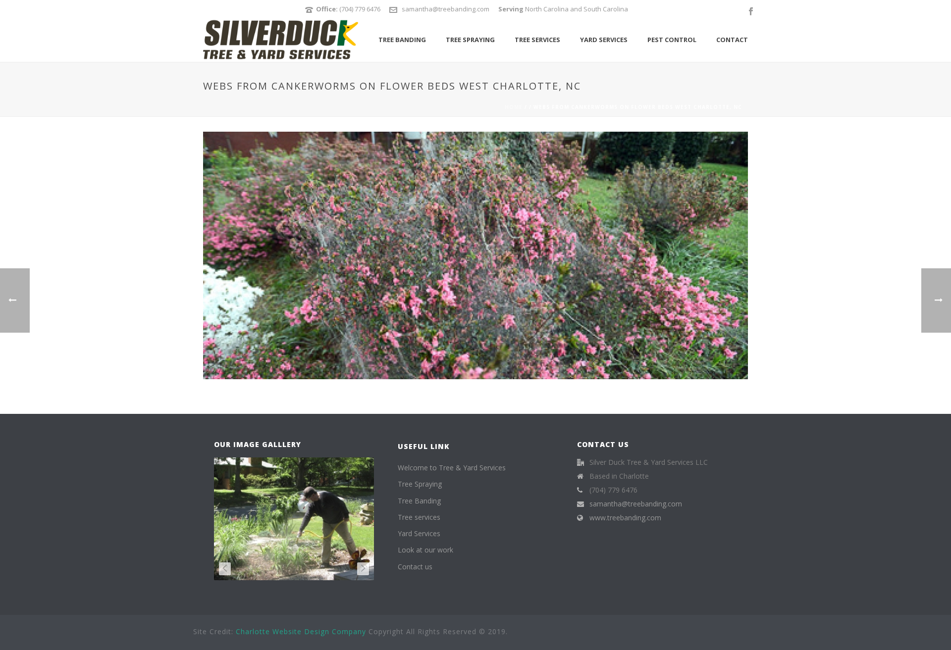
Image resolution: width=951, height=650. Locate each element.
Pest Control (671, 39)
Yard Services (604, 39)
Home (514, 106)
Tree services (537, 39)
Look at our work (425, 549)
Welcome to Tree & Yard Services (452, 467)
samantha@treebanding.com (445, 8)
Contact (732, 39)
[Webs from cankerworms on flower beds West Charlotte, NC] (475, 254)
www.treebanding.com (625, 517)
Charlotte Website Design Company (301, 631)
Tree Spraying (470, 39)
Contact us (415, 566)
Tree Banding (402, 39)
